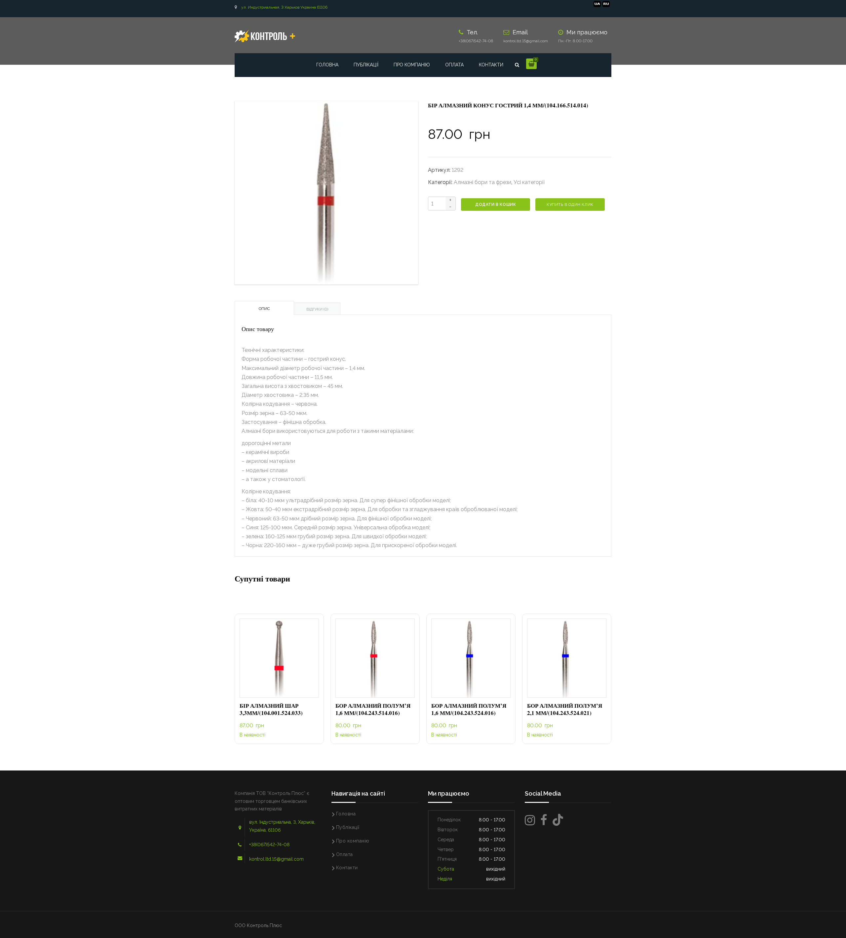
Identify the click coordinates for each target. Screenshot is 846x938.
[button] (279, 658)
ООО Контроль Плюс (258, 925)
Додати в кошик (495, 204)
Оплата (454, 64)
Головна (327, 64)
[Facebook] (543, 820)
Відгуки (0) (317, 309)
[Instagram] (530, 820)
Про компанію (412, 64)
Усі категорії (529, 182)
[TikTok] (558, 820)
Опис (264, 308)
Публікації (366, 64)
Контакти (491, 64)
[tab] (264, 308)
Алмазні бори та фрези (482, 182)
